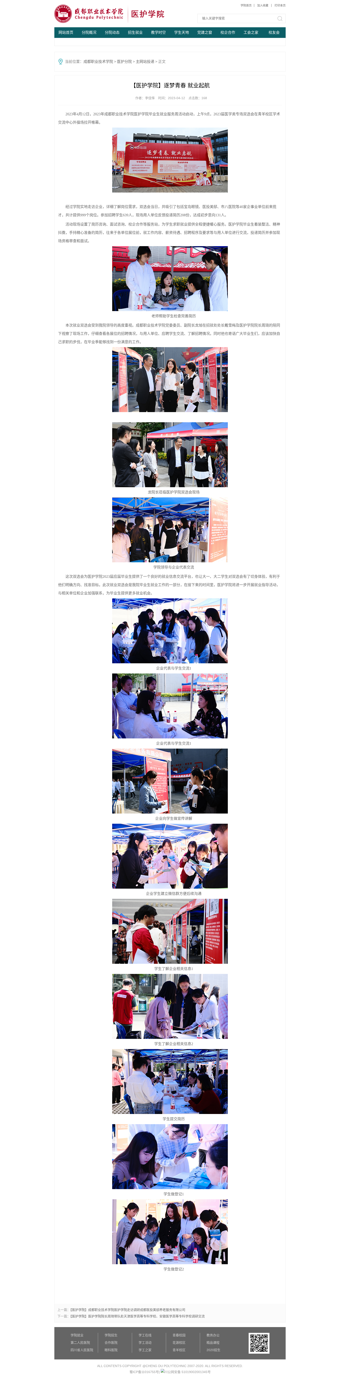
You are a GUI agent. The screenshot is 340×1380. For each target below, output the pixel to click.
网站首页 (66, 32)
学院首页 (246, 5)
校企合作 (227, 32)
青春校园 (179, 1335)
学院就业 (77, 1335)
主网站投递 (145, 62)
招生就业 (135, 32)
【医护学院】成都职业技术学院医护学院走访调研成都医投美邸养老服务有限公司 (127, 1310)
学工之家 (145, 1350)
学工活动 (145, 1342)
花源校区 (179, 1342)
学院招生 (111, 1335)
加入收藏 (263, 5)
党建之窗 (204, 32)
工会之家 (251, 32)
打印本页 (280, 5)
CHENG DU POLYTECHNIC (166, 1366)
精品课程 (213, 1342)
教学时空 (158, 32)
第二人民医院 (80, 1342)
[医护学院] (89, 14)
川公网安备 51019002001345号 (187, 1372)
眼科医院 (111, 1350)
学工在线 (145, 1335)
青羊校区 (179, 1350)
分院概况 (89, 32)
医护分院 (124, 62)
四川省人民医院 (82, 1350)
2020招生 (213, 1350)
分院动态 (112, 32)
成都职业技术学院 (98, 62)
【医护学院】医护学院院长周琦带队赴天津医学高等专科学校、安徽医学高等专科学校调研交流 (137, 1316)
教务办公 (213, 1335)
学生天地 (181, 32)
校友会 (274, 32)
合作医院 (111, 1342)
